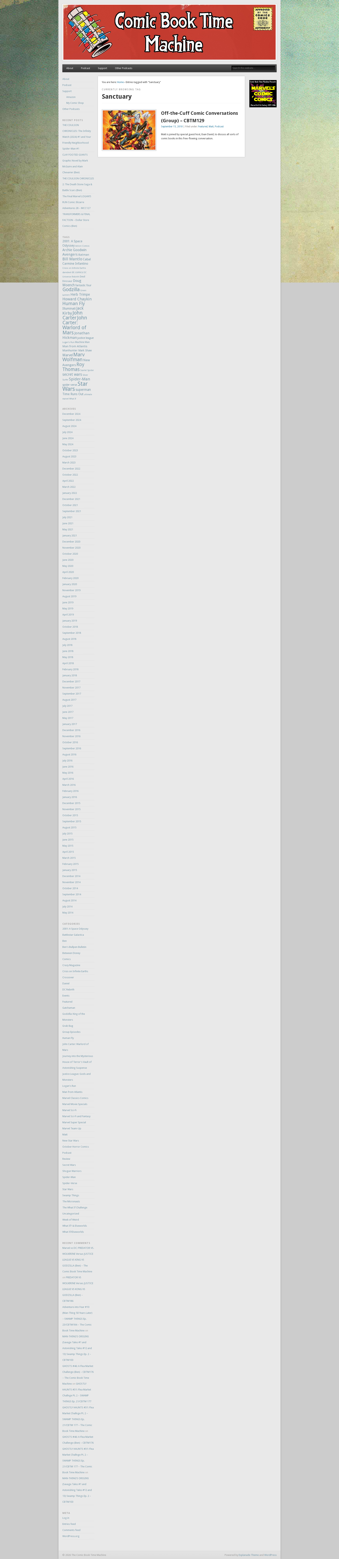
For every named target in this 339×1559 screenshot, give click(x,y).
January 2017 (69, 724)
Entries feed (69, 1524)
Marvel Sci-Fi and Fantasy (76, 1116)
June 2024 (67, 438)
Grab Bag (67, 1025)
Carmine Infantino (75, 263)
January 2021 (69, 535)
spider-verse (69, 384)
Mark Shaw (85, 350)
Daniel (65, 983)
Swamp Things (70, 1195)
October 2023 (70, 450)
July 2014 (67, 906)
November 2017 (71, 687)
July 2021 (67, 517)
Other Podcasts (123, 68)
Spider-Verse (69, 1183)
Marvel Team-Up (71, 1128)
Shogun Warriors (71, 1171)
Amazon (71, 97)
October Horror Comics (75, 1146)
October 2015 (70, 815)
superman (83, 390)
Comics (66, 959)
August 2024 (69, 426)
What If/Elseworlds (73, 1231)
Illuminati (69, 308)
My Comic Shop (75, 102)
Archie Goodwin (74, 250)
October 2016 (70, 742)
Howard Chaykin (77, 299)
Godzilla (71, 289)
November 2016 (71, 736)
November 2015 (71, 809)
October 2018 (70, 626)
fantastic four (83, 285)
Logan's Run (68, 342)
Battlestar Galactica (73, 934)
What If (72, 398)
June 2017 (67, 711)
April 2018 (68, 663)
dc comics (77, 272)
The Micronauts (71, 1201)
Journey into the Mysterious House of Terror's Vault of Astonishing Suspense (77, 1062)
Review (66, 1158)
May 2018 (67, 657)
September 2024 (71, 419)
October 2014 (70, 888)
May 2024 (67, 444)
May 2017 (67, 718)
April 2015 (68, 851)
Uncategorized (70, 1213)
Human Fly (73, 303)
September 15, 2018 (172, 126)
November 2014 (71, 882)
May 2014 (67, 912)
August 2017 (69, 699)
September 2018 (71, 632)
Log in (65, 1517)
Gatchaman (68, 1007)
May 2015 (67, 845)
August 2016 (69, 754)
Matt (211, 126)
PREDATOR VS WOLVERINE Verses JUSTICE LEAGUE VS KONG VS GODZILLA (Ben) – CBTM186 (77, 1289)
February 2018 (70, 669)
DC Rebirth (68, 989)
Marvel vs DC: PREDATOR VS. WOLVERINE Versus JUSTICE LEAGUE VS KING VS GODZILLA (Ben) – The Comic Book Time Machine (78, 1259)
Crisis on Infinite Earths (74, 268)
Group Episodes (71, 1031)
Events (65, 995)
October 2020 (70, 553)
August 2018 (69, 638)
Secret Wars (69, 1164)
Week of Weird (70, 1219)
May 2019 (67, 608)
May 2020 (67, 565)
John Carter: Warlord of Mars (74, 325)
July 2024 (67, 432)
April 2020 (68, 572)
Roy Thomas (73, 367)
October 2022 (70, 474)
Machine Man (82, 342)
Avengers (70, 254)
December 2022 (71, 468)
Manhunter (70, 350)
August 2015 (69, 827)
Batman (83, 254)
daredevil (66, 272)
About (69, 68)
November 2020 (71, 547)
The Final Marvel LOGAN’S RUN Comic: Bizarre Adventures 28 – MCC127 (76, 202)
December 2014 (71, 876)
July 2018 (67, 645)
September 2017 (71, 693)
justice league (85, 337)
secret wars (72, 374)
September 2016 (71, 748)
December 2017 (71, 681)
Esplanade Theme (249, 1555)
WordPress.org (70, 1536)
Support (102, 68)
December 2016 (71, 730)
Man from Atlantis (74, 346)
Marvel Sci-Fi (69, 1110)
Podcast (85, 68)
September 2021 (71, 511)
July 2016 (67, 760)
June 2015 (67, 839)
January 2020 (69, 584)
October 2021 (70, 505)
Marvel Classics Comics (75, 1098)
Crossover (68, 977)
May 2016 (67, 772)
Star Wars (67, 1189)
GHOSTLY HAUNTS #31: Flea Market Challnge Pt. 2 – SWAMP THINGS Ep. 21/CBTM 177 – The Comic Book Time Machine (78, 1419)
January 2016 (69, 797)
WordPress (270, 1555)
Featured (203, 126)
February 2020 (70, 578)
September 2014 (71, 894)
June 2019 (67, 602)
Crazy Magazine (71, 965)
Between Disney (71, 953)
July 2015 (67, 833)
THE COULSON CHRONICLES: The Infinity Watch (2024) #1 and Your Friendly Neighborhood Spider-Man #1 (76, 137)
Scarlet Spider (87, 370)
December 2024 (71, 413)
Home (120, 82)
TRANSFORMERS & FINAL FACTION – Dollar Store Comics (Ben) (76, 220)
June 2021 (67, 523)
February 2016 (70, 791)
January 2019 (69, 620)
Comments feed (71, 1530)
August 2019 (69, 596)
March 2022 (69, 486)
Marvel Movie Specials (74, 1104)
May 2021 (67, 529)
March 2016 (69, 784)
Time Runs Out (72, 394)
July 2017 (67, 705)
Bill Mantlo (72, 259)
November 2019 (71, 590)
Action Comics (82, 246)
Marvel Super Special (74, 1122)
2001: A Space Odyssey (75, 928)
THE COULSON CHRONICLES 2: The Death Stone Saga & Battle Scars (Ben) (78, 184)
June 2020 (67, 559)
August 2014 (69, 900)
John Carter (72, 315)
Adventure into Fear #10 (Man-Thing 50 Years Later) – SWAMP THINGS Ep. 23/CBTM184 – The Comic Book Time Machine (77, 1319)
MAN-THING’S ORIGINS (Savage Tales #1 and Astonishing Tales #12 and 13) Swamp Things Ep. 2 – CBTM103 (77, 1348)
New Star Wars (70, 1140)
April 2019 (68, 614)
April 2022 (68, 480)
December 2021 (71, 499)
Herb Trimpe (80, 294)
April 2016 (68, 778)
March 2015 (69, 857)
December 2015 (71, 803)
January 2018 (69, 675)
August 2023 (69, 456)
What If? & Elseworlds (74, 1225)
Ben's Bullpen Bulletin (74, 946)
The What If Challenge (74, 1207)
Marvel (67, 355)
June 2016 (67, 766)
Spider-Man (79, 379)
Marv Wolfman (73, 357)
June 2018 (67, 651)
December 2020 (71, 541)
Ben (64, 940)
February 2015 (70, 863)
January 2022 (69, 492)
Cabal (87, 259)
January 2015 (69, 870)
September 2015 (71, 821)
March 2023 (69, 462)
